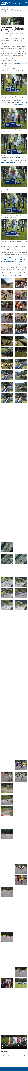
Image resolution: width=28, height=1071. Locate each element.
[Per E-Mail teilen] (24, 1056)
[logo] (11, 3)
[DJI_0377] (12, 21)
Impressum (3, 1069)
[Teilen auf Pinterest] (19, 1056)
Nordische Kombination (5, 35)
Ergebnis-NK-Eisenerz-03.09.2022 (7, 277)
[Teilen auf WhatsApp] (14, 1056)
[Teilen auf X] (8, 1056)
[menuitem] (23, 3)
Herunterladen (18, 275)
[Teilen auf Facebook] (3, 1056)
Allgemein (12, 33)
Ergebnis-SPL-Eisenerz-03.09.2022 (7, 275)
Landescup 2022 (18, 33)
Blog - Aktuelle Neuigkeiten (8, 8)
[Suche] (23, 3)
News (23, 33)
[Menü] (26, 3)
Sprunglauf (13, 35)
